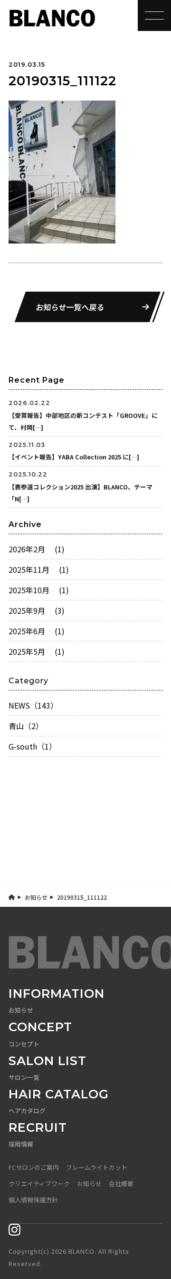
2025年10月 (39, 590)
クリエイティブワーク (39, 1183)
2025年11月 (39, 569)
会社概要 (121, 1183)
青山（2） (26, 725)
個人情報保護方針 (33, 1199)
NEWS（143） (33, 705)
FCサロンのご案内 (34, 1167)
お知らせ (36, 897)
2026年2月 (37, 549)
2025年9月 (37, 610)
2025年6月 (37, 631)
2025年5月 (37, 651)
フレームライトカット (96, 1167)
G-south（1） (33, 746)
